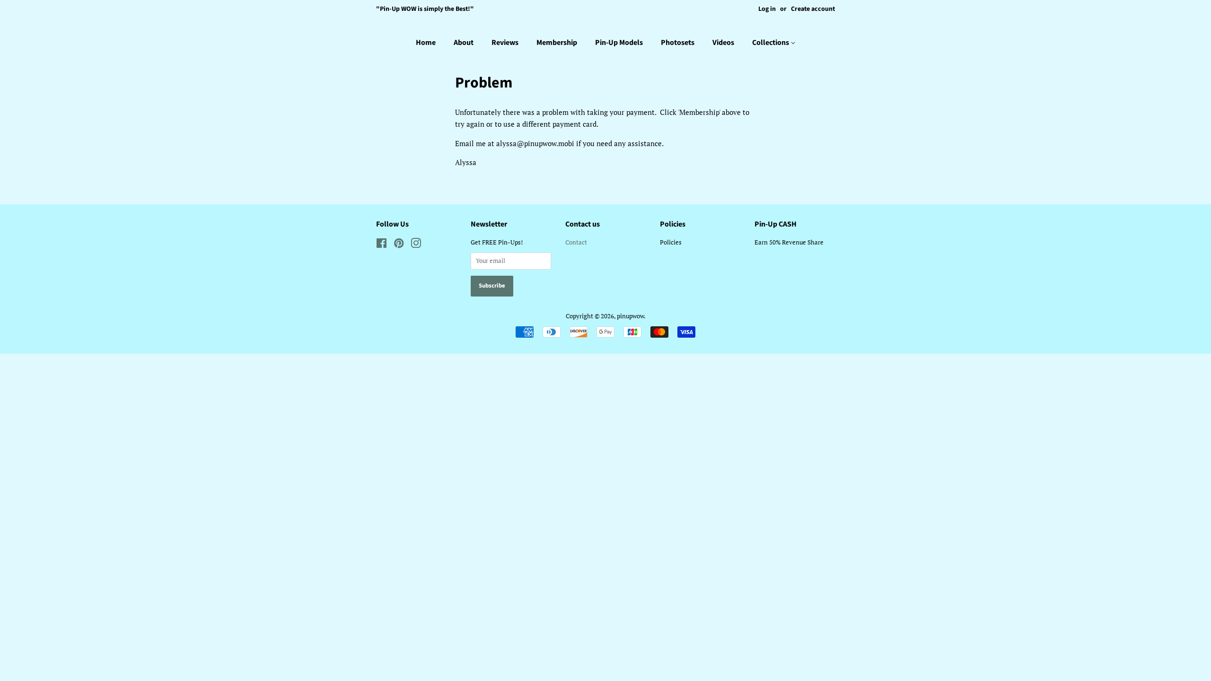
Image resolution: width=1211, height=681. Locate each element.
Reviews (504, 42)
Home (426, 42)
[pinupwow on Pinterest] (399, 245)
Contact (576, 242)
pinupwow (630, 316)
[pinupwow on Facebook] (381, 245)
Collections (771, 42)
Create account (813, 9)
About (464, 42)
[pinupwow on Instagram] (416, 245)
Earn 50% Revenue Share (789, 242)
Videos (723, 42)
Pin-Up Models (619, 42)
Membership (556, 42)
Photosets (677, 42)
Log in (767, 9)
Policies (671, 242)
